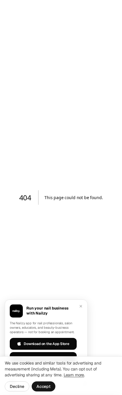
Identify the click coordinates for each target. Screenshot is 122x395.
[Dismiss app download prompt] (81, 306)
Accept (43, 386)
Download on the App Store (46, 343)
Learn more (74, 375)
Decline (17, 386)
